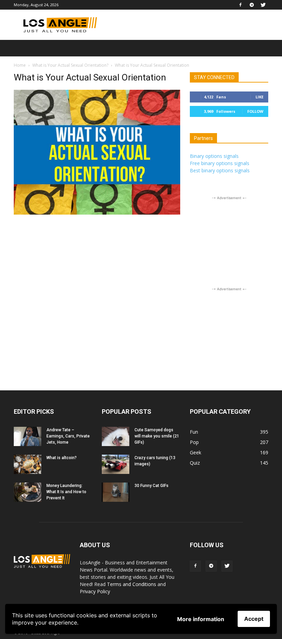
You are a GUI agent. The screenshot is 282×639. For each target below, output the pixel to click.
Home (20, 65)
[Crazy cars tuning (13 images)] (115, 464)
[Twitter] (263, 5)
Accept (253, 618)
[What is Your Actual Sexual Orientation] (97, 213)
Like (259, 96)
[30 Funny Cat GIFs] (115, 492)
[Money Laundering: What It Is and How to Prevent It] (27, 492)
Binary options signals (214, 156)
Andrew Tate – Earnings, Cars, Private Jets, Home (68, 436)
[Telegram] (252, 5)
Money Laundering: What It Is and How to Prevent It (66, 491)
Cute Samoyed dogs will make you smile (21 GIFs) (156, 436)
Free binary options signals (219, 163)
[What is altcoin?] (27, 464)
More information (200, 619)
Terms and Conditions (131, 584)
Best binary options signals (220, 170)
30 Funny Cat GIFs (151, 485)
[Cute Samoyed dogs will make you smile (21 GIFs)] (115, 436)
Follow (255, 111)
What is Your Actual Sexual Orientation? (70, 65)
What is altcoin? (61, 457)
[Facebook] (240, 5)
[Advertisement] (187, 24)
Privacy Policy (95, 591)
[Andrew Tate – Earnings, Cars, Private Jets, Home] (27, 436)
